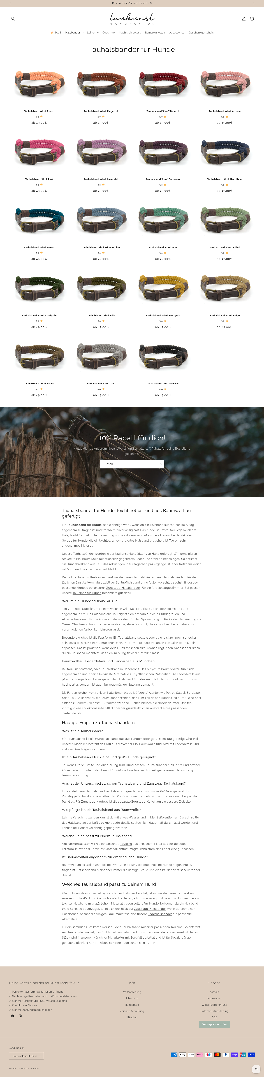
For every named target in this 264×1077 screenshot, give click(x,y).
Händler (132, 1017)
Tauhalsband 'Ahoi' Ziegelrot (101, 111)
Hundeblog (132, 1004)
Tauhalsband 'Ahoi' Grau (101, 383)
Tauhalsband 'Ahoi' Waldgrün (39, 315)
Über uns (132, 998)
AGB (214, 1017)
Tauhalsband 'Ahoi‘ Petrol (39, 247)
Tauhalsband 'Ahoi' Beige (225, 315)
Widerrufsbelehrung (214, 1004)
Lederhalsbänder (160, 914)
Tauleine (126, 843)
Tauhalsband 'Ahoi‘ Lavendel (101, 179)
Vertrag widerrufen (214, 1024)
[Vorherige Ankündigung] (10, 3)
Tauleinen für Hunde (87, 593)
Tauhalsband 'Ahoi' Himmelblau (101, 247)
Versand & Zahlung (132, 1011)
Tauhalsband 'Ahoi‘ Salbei (225, 247)
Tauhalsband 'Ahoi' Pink (39, 179)
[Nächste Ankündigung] (254, 3)
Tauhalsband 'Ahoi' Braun (39, 383)
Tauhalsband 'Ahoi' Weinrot (163, 111)
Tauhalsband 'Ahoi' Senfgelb (163, 315)
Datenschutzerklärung (214, 1011)
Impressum (214, 998)
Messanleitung (132, 992)
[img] (41, 116)
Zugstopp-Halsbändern (123, 587)
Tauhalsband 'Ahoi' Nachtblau (225, 179)
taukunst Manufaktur (29, 1068)
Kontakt (214, 992)
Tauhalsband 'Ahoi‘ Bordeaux (163, 179)
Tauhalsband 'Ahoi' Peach (39, 111)
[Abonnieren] (160, 464)
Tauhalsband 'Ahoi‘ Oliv (101, 315)
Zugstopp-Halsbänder (150, 908)
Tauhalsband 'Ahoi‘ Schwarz (163, 383)
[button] (13, 19)
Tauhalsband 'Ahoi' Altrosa (225, 111)
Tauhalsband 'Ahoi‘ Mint (163, 247)
